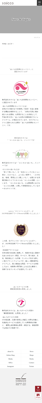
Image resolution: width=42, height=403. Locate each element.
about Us (10, 351)
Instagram (10, 366)
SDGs (10, 363)
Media (10, 359)
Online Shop (10, 355)
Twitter (31, 366)
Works (31, 359)
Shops (32, 355)
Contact (31, 363)
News (31, 351)
